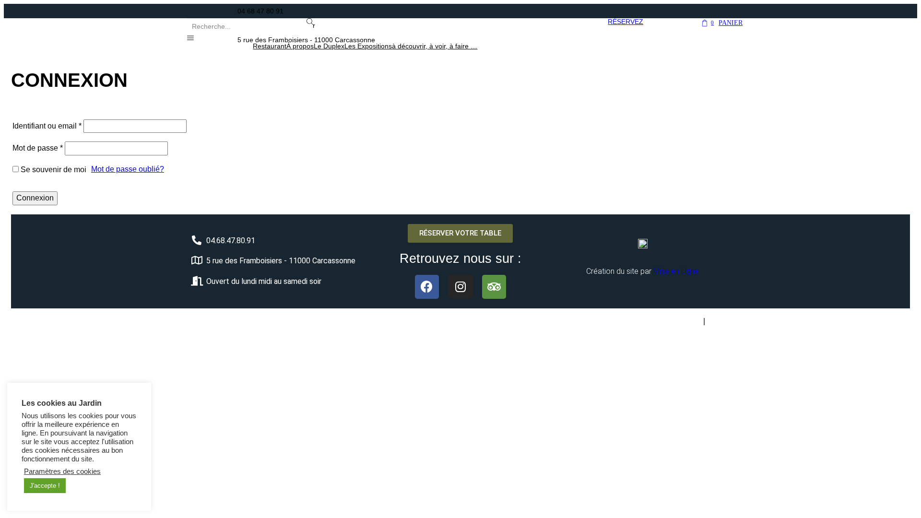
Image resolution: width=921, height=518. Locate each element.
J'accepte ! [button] (45, 485)
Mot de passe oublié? (127, 169)
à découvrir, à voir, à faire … (434, 46)
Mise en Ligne (676, 271)
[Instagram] (460, 287)
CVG (715, 321)
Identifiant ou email (47, 126)
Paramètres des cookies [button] (62, 471)
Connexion (35, 198)
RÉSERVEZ (625, 21)
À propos (300, 46)
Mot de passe (37, 148)
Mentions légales (677, 321)
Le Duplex (329, 46)
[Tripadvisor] (494, 287)
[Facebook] (427, 287)
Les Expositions (368, 46)
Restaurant (269, 46)
